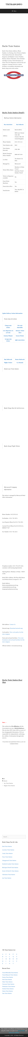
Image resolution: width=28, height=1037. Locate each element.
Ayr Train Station (8, 783)
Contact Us (12, 624)
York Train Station (7, 979)
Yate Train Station (7, 993)
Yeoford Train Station (8, 988)
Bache (5, 781)
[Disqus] (14, 810)
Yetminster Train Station (8, 986)
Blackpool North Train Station (10, 867)
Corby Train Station (7, 853)
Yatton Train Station (7, 991)
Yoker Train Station (7, 982)
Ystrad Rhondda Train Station (10, 972)
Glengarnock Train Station (9, 860)
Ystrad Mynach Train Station (9, 975)
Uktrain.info (14, 4)
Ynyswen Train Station (8, 984)
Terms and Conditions (14, 1032)
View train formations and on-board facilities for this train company (13, 640)
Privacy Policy (21, 1030)
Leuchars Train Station (8, 850)
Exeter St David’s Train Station (10, 871)
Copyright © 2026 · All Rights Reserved (14, 1035)
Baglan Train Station (9, 785)
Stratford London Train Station (10, 864)
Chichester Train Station (8, 874)
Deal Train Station (7, 846)
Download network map (16, 628)
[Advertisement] (14, 28)
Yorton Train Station (7, 977)
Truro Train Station (7, 857)
